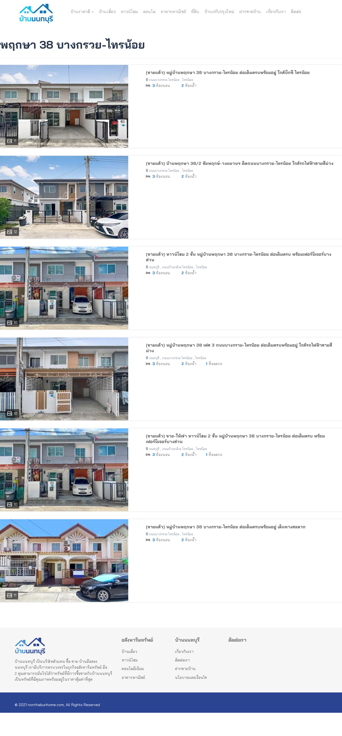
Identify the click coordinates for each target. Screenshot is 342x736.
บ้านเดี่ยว (107, 11)
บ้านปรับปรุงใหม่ (219, 11)
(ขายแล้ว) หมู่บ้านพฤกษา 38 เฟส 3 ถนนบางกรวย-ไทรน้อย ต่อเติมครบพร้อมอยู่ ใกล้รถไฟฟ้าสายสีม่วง (239, 347)
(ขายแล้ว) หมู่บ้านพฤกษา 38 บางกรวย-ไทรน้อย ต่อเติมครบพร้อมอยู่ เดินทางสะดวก (225, 526)
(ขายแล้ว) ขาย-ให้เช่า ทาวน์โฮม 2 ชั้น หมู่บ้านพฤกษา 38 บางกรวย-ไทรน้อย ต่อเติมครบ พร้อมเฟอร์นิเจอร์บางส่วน (235, 438)
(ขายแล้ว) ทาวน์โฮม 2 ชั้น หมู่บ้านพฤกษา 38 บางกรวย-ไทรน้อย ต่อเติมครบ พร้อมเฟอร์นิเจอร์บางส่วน (238, 256)
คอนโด (149, 11)
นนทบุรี (154, 267)
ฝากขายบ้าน (250, 11)
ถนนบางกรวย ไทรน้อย (164, 80)
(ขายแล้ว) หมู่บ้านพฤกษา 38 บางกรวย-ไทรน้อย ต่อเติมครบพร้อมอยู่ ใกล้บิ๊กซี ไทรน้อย (228, 72)
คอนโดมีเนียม (133, 668)
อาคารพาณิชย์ (173, 11)
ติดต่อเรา (182, 660)
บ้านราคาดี (81, 11)
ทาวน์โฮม (129, 11)
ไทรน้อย (187, 80)
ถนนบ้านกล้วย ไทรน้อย (177, 267)
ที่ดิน (195, 11)
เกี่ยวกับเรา (276, 11)
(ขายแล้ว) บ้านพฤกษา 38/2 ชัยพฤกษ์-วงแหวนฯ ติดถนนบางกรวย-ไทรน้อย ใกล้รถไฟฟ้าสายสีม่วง (239, 163)
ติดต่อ (296, 11)
